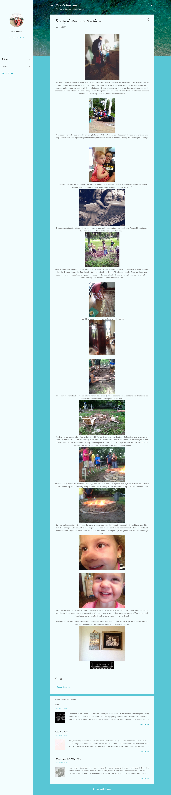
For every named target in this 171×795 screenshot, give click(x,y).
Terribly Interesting (66, 5)
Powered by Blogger (103, 789)
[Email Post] (61, 679)
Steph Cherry (16, 32)
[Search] (152, 6)
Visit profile (16, 37)
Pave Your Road (61, 731)
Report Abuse (7, 73)
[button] (147, 20)
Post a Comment (63, 687)
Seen (57, 704)
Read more (144, 725)
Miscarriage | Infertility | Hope (68, 758)
